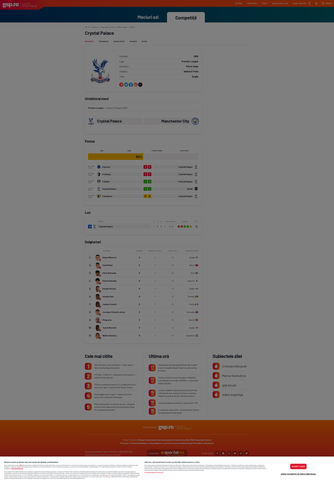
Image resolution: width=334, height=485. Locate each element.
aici (106, 475)
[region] (167, 471)
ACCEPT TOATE (298, 466)
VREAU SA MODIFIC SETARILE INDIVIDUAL (298, 474)
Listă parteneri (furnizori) (153, 472)
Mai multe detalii (17, 468)
